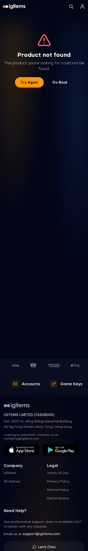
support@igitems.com (41, 534)
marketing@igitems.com (21, 438)
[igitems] (14, 6)
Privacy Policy (58, 481)
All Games (12, 481)
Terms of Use (58, 473)
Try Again (29, 82)
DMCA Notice (58, 498)
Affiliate (10, 473)
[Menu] (82, 6)
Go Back (59, 82)
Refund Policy (58, 490)
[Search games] (71, 6)
